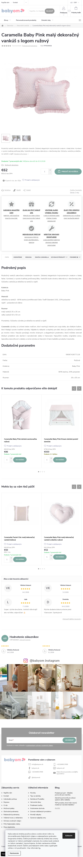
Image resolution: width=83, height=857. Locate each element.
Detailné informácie (20, 154)
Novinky (33, 793)
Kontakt (15, 3)
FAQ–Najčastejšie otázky (12, 824)
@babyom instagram (45, 661)
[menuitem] (7, 20)
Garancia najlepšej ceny (38, 818)
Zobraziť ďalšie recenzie (72, 619)
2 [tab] (40, 471)
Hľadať (49, 11)
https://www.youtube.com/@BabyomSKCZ (67, 773)
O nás (6, 805)
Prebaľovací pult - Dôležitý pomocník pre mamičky (64, 794)
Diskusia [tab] (28, 257)
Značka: (76, 190)
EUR (75, 3)
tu (39, 848)
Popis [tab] (7, 257)
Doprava (6, 802)
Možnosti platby (9, 808)
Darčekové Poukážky (37, 799)
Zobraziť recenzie (24, 640)
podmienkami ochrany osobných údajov (39, 745)
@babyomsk (36, 777)
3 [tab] (42, 471)
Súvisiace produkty (58, 257)
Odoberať (69, 740)
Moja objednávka (9, 827)
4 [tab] (44, 471)
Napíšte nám (5, 3)
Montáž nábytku (35, 815)
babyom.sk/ (61, 768)
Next (79, 388)
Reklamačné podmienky (11, 815)
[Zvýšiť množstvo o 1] (50, 170)
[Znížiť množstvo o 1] (50, 173)
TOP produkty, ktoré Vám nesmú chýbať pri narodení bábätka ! (66, 804)
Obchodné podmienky (11, 812)
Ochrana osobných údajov (12, 821)
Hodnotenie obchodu (37, 808)
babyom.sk (35, 768)
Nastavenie (14, 853)
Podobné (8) (74, 257)
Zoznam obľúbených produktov (40, 811)
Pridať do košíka (70, 171)
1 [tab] (38, 471)
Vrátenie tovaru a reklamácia (13, 818)
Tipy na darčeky (35, 796)
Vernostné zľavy (35, 802)
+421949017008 (62, 764)
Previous (74, 388)
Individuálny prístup (10, 799)
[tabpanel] (22, 431)
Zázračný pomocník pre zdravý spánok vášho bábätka (65, 799)
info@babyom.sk (37, 764)
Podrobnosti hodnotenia (29, 46)
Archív (57, 808)
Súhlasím (68, 835)
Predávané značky (36, 805)
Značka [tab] (42, 257)
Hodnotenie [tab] (18, 257)
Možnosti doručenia (11, 165)
